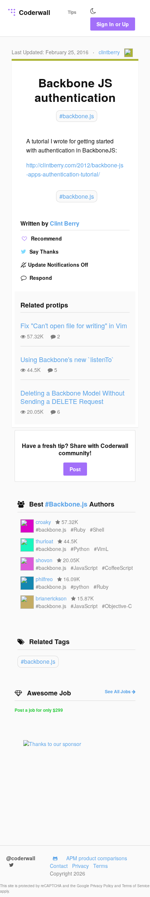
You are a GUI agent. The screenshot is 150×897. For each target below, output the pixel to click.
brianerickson (51, 598)
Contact (59, 865)
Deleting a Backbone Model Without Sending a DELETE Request (72, 397)
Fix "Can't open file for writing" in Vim (73, 325)
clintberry (109, 52)
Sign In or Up (112, 24)
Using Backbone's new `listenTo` (67, 359)
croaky (43, 521)
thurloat (44, 541)
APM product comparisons (96, 858)
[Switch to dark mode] (93, 11)
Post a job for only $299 (39, 710)
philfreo (44, 579)
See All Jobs (118, 691)
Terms (100, 865)
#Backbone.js (67, 504)
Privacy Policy (102, 885)
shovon (44, 560)
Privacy (80, 865)
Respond (40, 277)
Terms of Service (136, 885)
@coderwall (20, 858)
